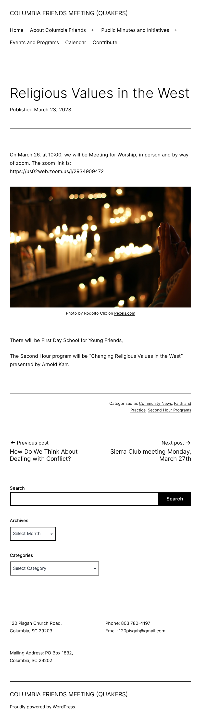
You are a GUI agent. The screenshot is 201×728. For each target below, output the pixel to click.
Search (17, 488)
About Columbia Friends (58, 30)
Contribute (105, 42)
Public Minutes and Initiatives (135, 30)
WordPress (64, 706)
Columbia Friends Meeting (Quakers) (69, 13)
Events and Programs (34, 42)
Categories (21, 555)
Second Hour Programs (169, 410)
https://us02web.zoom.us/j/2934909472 (57, 171)
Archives (19, 520)
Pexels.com (124, 313)
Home (17, 30)
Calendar (75, 42)
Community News (155, 403)
